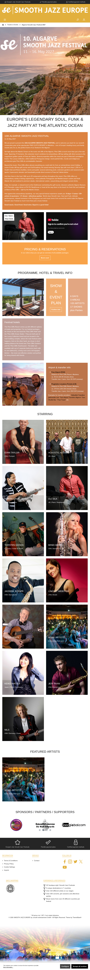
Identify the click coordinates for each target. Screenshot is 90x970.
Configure (65, 966)
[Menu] (4, 20)
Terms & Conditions (11, 860)
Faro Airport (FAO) (58, 372)
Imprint (6, 870)
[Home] (3, 25)
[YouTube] (64, 867)
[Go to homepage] (45, 11)
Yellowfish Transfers (78, 395)
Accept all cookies (80, 966)
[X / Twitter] (80, 861)
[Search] (77, 20)
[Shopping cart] (88, 18)
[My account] (84, 20)
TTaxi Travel (61, 400)
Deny (56, 966)
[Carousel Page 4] (50, 830)
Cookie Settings (9, 867)
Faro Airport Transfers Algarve (70, 397)
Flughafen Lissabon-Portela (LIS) (63, 384)
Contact (36, 860)
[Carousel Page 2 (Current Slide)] (43, 830)
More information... (8, 967)
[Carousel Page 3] (47, 830)
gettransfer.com (53, 397)
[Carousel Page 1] (40, 830)
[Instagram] (70, 861)
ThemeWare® (77, 917)
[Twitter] (75, 861)
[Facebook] (64, 861)
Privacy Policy (9, 864)
